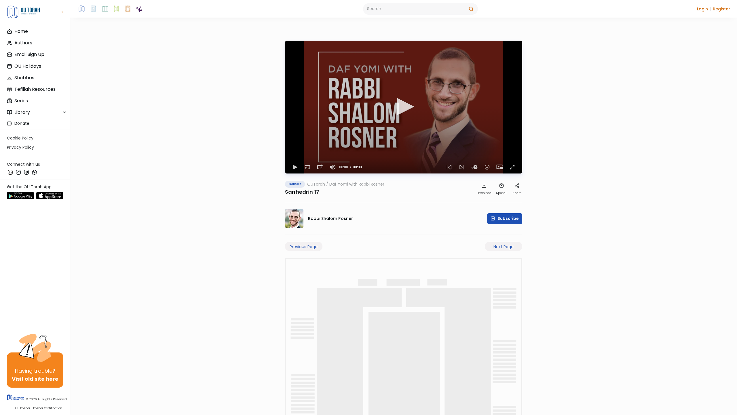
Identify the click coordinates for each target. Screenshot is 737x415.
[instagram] (18, 172)
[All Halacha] (104, 9)
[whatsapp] (34, 172)
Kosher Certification (47, 408)
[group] (332, 167)
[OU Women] (139, 9)
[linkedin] (10, 172)
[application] (403, 107)
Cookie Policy (20, 138)
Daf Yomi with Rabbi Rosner (356, 184)
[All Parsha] (116, 9)
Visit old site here (35, 378)
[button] (702, 8)
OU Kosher (22, 408)
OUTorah (316, 184)
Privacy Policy (20, 147)
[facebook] (26, 172)
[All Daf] (127, 9)
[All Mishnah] (93, 9)
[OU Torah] (81, 9)
